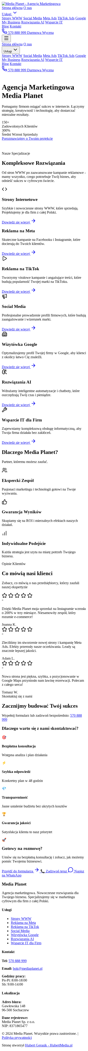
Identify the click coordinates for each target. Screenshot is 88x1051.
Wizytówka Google (25, 935)
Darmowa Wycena (40, 33)
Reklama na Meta (23, 923)
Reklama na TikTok (25, 927)
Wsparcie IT (54, 22)
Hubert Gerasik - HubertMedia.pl (48, 1045)
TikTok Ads (66, 18)
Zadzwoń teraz (54, 871)
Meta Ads (50, 18)
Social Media (32, 18)
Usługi (7, 14)
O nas (27, 8)
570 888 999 (17, 33)
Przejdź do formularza (18, 871)
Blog (5, 26)
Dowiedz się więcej (16, 222)
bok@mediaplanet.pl (27, 968)
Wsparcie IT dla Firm (26, 943)
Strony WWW (12, 18)
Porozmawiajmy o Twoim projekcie (27, 138)
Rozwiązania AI (32, 22)
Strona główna (12, 8)
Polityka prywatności (17, 1037)
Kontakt (15, 26)
